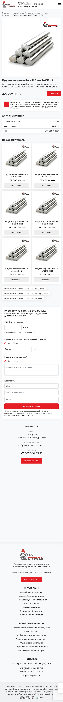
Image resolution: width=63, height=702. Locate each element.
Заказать (53, 94)
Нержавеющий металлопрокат (31, 600)
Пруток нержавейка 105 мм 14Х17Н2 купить (24, 288)
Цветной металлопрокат (31, 596)
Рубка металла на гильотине (31, 635)
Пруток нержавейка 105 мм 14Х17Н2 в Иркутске (26, 293)
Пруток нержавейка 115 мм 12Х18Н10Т (46, 222)
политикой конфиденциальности (18, 415)
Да (8, 343)
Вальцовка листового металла (31, 639)
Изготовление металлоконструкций (31, 627)
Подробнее (16, 185)
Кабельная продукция (31, 615)
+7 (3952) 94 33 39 (27, 6)
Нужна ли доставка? (16, 357)
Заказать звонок (31, 461)
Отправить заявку (31, 406)
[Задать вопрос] (60, 685)
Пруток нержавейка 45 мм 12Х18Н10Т (46, 270)
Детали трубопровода (31, 611)
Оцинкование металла (31, 643)
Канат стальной (32, 603)
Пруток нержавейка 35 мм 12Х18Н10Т (16, 222)
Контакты (9, 381)
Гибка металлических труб (31, 650)
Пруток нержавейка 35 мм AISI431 (46, 175)
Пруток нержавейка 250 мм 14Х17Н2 (16, 175)
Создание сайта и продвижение (27, 698)
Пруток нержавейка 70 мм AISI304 (16, 270)
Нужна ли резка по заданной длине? (25, 339)
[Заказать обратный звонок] (60, 690)
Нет (17, 343)
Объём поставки (13, 322)
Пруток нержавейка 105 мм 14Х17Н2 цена (23, 298)
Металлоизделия (31, 607)
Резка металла (31, 631)
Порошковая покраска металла (32, 646)
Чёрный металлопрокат (31, 592)
